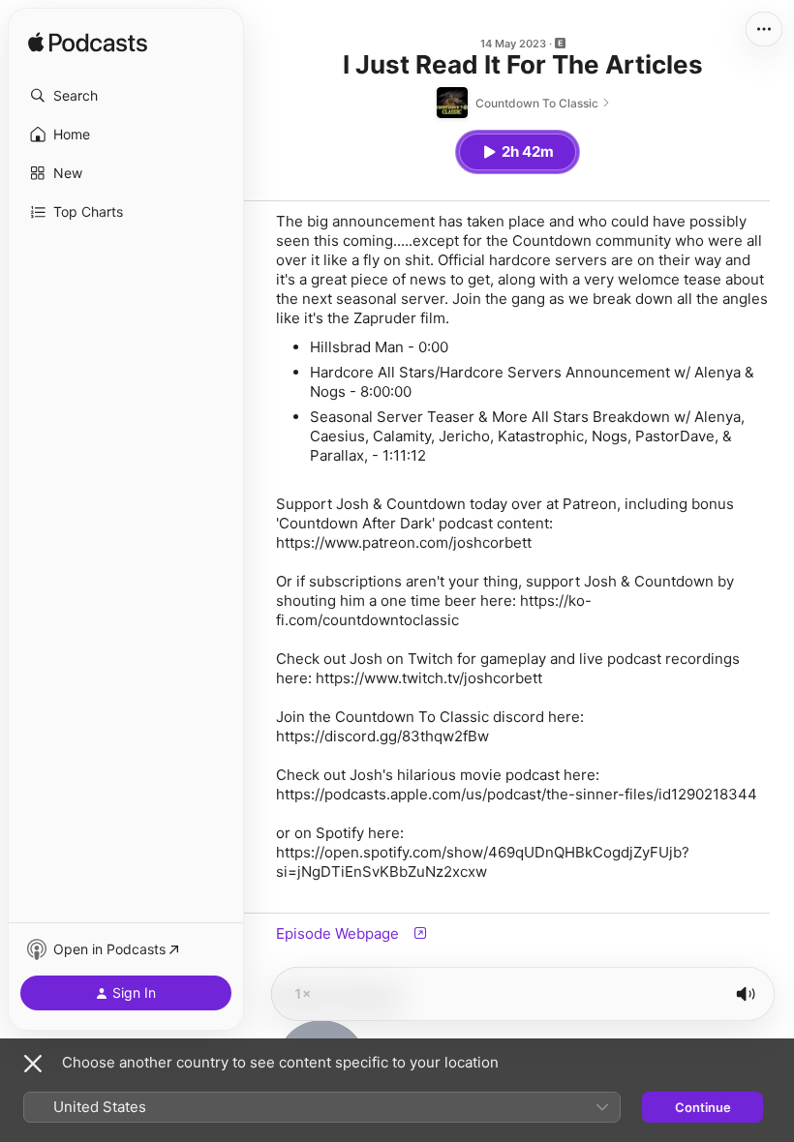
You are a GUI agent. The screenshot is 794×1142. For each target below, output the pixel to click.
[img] (87, 43)
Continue (703, 1107)
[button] (125, 95)
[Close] (33, 1063)
